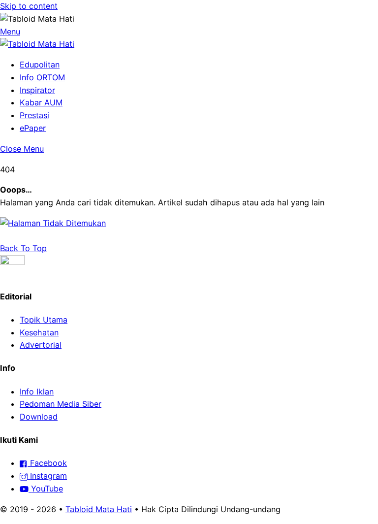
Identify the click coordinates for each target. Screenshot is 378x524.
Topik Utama (43, 320)
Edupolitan (40, 64)
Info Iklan (37, 391)
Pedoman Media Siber (60, 404)
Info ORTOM (42, 77)
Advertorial (41, 345)
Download (39, 417)
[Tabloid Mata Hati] (37, 44)
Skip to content (29, 6)
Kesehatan (39, 332)
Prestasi (34, 115)
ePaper (33, 128)
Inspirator (37, 90)
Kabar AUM (41, 102)
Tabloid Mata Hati (98, 509)
